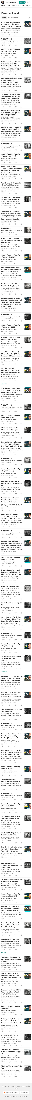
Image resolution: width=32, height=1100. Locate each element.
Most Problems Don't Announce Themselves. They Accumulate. (11, 865)
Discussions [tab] (14, 17)
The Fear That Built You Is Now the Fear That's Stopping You (11, 1052)
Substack (7, 1096)
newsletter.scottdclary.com (9, 53)
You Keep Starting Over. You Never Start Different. (11, 834)
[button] (3, 5)
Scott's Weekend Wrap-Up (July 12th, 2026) (10, 558)
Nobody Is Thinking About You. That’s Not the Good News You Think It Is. (10, 588)
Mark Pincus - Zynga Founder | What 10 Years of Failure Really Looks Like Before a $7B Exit (11, 678)
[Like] (2, 746)
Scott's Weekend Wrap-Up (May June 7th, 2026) (10, 895)
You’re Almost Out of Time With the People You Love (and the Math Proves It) (10, 96)
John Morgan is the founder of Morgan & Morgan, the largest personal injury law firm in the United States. (10, 359)
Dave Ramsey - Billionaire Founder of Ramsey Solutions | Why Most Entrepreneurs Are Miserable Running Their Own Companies (11, 543)
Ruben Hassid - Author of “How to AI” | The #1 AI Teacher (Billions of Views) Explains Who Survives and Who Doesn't (11, 516)
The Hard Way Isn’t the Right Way (11, 1067)
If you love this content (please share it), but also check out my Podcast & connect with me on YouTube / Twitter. (10, 85)
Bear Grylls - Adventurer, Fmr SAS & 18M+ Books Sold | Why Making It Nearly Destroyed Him (11, 849)
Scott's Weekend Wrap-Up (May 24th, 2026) (10, 1007)
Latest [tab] (4, 17)
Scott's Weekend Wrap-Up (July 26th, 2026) (10, 416)
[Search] (29, 17)
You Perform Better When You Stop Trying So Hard (10, 285)
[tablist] (10, 17)
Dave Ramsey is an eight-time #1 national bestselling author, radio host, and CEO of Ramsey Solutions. (11, 548)
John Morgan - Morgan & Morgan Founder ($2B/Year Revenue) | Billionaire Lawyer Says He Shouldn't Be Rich (11, 354)
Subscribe (22, 2)
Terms (21, 1086)
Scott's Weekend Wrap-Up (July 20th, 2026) (10, 470)
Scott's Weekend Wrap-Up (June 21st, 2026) (10, 768)
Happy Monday (6, 39)
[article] (16, 28)
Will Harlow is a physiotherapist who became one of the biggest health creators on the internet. (10, 980)
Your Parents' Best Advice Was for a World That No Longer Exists (10, 818)
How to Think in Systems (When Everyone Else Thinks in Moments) (11, 241)
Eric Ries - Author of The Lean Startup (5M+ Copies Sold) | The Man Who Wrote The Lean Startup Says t (11, 909)
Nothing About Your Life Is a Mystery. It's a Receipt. (11, 338)
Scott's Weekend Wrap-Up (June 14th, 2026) (10, 805)
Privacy (17, 1086)
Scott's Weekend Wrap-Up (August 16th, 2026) (10, 155)
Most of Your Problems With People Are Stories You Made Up (11, 483)
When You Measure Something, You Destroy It (10, 780)
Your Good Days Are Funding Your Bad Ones (11, 710)
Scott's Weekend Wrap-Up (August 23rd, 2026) (10, 50)
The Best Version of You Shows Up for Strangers (9, 429)
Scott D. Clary (14, 32)
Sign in (28, 2)
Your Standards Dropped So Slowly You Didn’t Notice (11, 184)
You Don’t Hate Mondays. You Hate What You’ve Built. (11, 880)
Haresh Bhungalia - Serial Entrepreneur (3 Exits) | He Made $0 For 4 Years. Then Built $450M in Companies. (11, 572)
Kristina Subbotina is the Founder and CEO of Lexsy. (11, 305)
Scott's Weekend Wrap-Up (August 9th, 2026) (10, 256)
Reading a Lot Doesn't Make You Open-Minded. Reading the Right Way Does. (11, 992)
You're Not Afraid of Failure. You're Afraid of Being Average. (11, 658)
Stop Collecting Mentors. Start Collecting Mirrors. (10, 940)
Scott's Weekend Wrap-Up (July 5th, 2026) (10, 645)
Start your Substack (11, 1092)
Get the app (24, 1092)
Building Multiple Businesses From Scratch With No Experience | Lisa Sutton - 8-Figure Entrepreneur (11, 1021)
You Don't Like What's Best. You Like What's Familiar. (11, 198)
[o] (27, 24)
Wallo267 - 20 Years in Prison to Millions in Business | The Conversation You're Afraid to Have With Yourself (11, 695)
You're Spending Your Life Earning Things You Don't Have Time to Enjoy (10, 925)
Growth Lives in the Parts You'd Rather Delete (10, 1036)
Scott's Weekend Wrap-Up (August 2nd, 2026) (10, 326)
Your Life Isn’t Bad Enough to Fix (11, 604)
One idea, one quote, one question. (11, 41)
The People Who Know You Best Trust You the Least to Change (11, 959)
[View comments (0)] (9, 35)
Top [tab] (9, 17)
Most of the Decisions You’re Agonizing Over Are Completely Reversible (11, 80)
